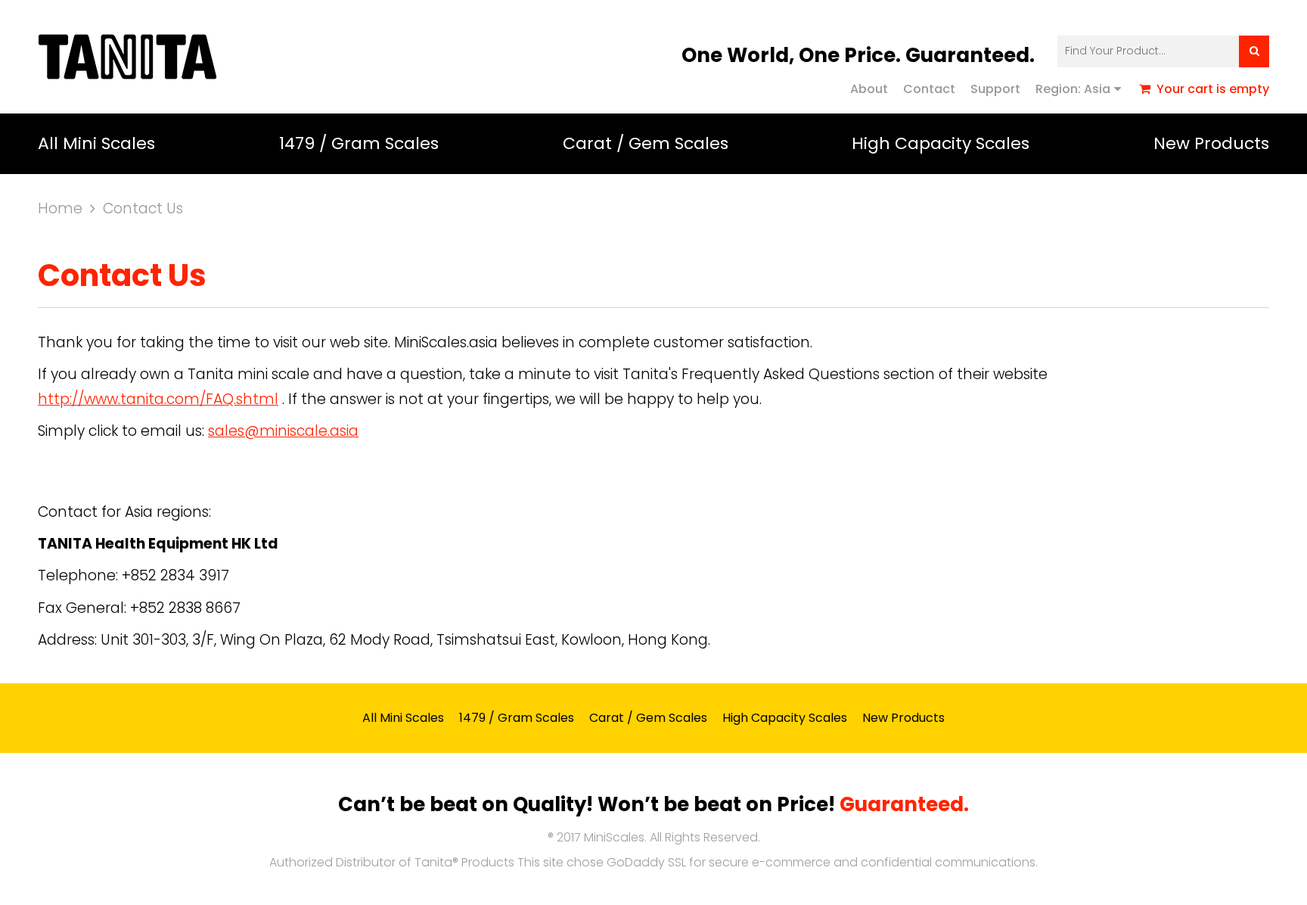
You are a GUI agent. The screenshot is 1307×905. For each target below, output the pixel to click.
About (869, 89)
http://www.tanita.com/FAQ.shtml (158, 399)
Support (995, 89)
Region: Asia (1072, 89)
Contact (929, 89)
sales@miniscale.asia (283, 431)
